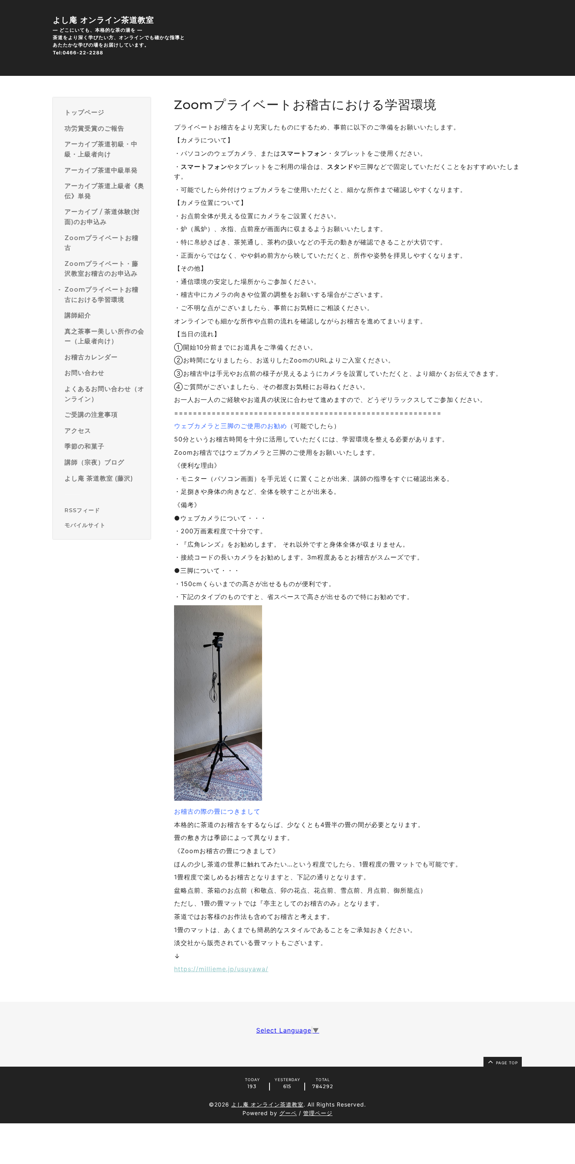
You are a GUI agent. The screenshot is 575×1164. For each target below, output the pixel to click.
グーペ (288, 1113)
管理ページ (317, 1113)
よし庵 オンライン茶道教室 (103, 20)
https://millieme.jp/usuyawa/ (221, 969)
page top (506, 1062)
